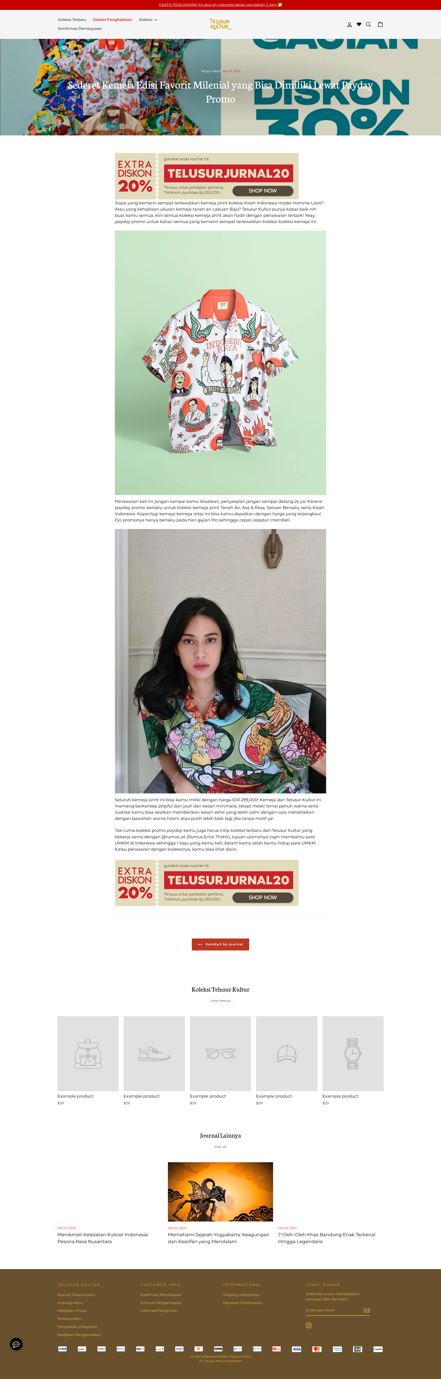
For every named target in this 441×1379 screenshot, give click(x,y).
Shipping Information (241, 1295)
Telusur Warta (211, 71)
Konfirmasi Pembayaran (80, 28)
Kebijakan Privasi (72, 1310)
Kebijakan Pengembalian (79, 1335)
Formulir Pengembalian (161, 1303)
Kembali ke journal (223, 944)
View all (220, 1146)
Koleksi (146, 19)
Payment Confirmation (243, 1303)
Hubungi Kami (70, 1303)
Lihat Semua (220, 1000)
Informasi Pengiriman (159, 1310)
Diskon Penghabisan (112, 19)
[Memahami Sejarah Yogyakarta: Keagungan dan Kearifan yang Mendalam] (220, 1192)
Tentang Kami (69, 1318)
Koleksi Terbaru (72, 19)
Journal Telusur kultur (76, 1295)
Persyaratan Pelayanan (77, 1327)
